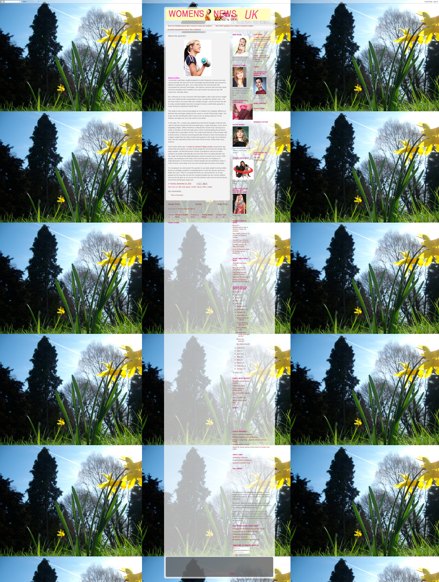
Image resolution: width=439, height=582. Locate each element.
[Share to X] (202, 184)
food (183, 187)
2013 (237, 298)
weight (209, 187)
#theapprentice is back (241, 444)
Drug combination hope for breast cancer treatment (241, 251)
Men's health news (239, 397)
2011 (237, 304)
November (241, 309)
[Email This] (197, 184)
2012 (237, 301)
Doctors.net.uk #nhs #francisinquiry (245, 531)
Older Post (222, 204)
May (239, 357)
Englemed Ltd (250, 492)
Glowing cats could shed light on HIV (243, 334)
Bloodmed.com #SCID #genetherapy (246, 539)
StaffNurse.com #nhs (240, 537)
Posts (237, 548)
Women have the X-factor (243, 319)
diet (179, 187)
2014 (237, 295)
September (241, 315)
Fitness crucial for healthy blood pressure (241, 280)
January (240, 369)
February (240, 366)
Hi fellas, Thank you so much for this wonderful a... (262, 39)
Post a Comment (177, 195)
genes (188, 187)
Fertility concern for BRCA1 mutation (240, 245)
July (238, 351)
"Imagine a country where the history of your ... (261, 45)
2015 (237, 292)
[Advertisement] (263, 199)
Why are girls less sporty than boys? (239, 268)
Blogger (232, 573)
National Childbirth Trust (241, 463)
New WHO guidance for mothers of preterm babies (234, 26)
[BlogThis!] (200, 184)
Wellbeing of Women (240, 457)
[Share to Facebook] (204, 184)
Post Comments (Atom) (186, 209)
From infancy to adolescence (238, 389)
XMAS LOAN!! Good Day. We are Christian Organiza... (261, 57)
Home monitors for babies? (242, 434)
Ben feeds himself (243, 344)
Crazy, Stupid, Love (242, 328)
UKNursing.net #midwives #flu (243, 534)
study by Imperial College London (200, 147)
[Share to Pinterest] (206, 184)
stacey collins (201, 187)
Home (198, 204)
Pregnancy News (239, 386)
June (239, 354)
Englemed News (259, 160)
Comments (239, 552)
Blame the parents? (241, 340)
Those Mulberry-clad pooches (243, 324)
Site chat (257, 157)
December (241, 306)
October (240, 312)
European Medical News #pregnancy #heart (248, 529)
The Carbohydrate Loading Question (239, 273)
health (193, 187)
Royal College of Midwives (242, 460)
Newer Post (173, 204)
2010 (237, 372)
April (239, 360)
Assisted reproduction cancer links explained (184, 29)
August (239, 348)
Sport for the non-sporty (241, 277)
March (239, 363)
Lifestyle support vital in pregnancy (245, 437)
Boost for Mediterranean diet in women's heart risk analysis (190, 26)
